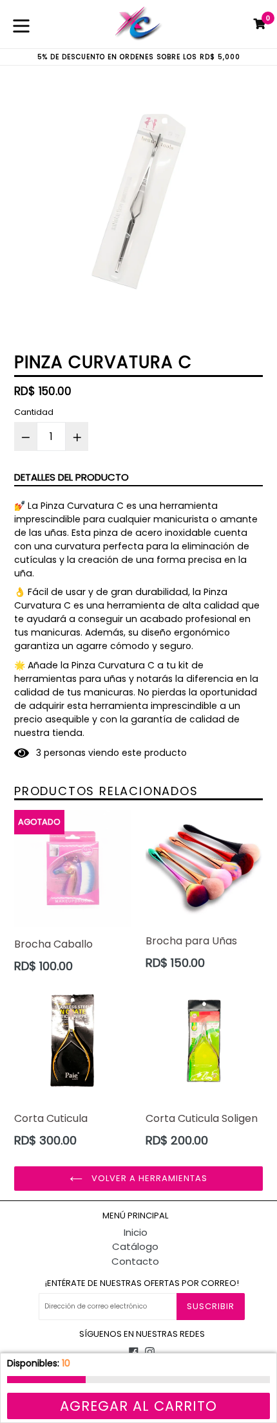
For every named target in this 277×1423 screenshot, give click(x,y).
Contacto (135, 1261)
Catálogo (135, 1246)
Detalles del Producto (71, 477)
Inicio (136, 1232)
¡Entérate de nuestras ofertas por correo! (142, 1283)
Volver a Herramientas (148, 1178)
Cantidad (33, 412)
